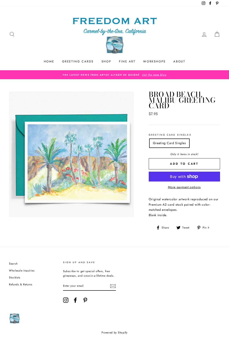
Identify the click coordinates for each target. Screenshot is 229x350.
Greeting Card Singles (170, 135)
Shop (106, 61)
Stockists (14, 277)
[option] (114, 75)
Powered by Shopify (114, 333)
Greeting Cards (78, 61)
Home (49, 61)
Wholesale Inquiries (21, 270)
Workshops (154, 61)
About (179, 61)
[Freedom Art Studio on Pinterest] (85, 300)
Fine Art (127, 61)
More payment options (184, 187)
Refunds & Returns (20, 284)
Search (13, 263)
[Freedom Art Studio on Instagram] (65, 300)
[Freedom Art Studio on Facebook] (75, 300)
